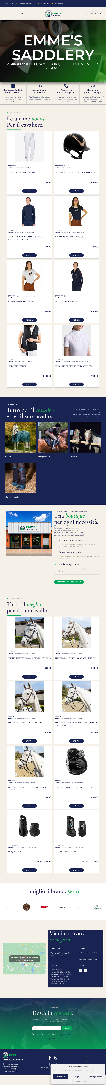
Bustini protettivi (20, 361)
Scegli (29, 191)
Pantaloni (28, 167)
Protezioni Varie (78, 782)
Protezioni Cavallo (67, 782)
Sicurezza (68, 167)
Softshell (31, 232)
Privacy (83, 1081)
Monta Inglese (30, 653)
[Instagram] (85, 970)
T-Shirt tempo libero (78, 232)
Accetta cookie (60, 1077)
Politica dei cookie (74, 1081)
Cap (63, 167)
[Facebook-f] (80, 970)
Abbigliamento (19, 167)
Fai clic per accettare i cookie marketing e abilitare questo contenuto (24, 959)
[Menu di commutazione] (22, 13)
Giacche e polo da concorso (80, 361)
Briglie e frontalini (20, 653)
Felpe (26, 232)
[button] (101, 13)
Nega (77, 1077)
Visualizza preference (94, 1077)
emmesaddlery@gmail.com (90, 959)
